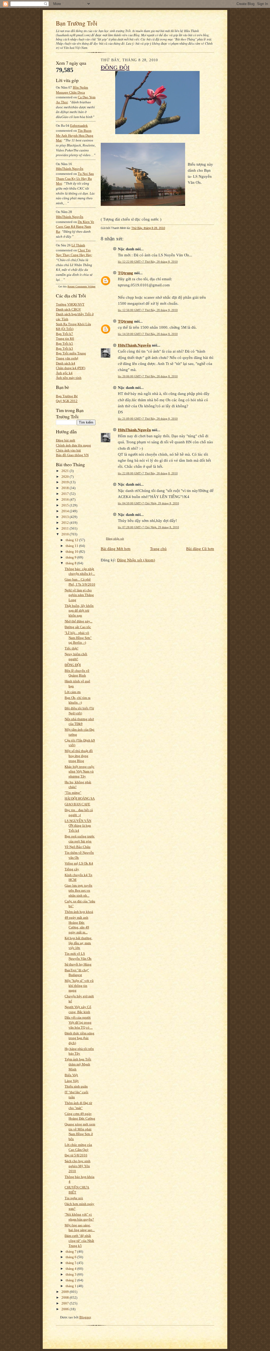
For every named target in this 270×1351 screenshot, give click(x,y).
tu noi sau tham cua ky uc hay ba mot (75, 178)
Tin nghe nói (74, 1198)
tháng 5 (71, 1263)
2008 (65, 1297)
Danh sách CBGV (68, 309)
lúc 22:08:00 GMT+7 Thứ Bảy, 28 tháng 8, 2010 (148, 473)
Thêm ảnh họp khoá (79, 912)
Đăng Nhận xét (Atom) (136, 560)
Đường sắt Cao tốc (78, 627)
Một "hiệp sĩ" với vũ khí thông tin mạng (79, 985)
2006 (65, 1309)
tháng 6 (71, 1257)
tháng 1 (71, 1286)
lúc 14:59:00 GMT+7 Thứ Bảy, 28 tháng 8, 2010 (148, 334)
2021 (65, 471)
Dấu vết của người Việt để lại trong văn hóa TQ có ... (79, 1022)
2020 (65, 477)
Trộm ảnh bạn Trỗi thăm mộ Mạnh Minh (78, 1064)
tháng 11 (72, 546)
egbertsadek (79, 126)
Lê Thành (78, 245)
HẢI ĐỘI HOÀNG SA (80, 798)
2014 (65, 511)
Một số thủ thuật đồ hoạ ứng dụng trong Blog (79, 756)
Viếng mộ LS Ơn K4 (79, 863)
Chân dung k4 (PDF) (70, 368)
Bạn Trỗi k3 (64, 349)
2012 (65, 523)
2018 (65, 488)
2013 (65, 517)
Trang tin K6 (65, 339)
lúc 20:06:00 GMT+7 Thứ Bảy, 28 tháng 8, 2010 (148, 376)
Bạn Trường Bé (67, 396)
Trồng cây (72, 869)
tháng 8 (71, 563)
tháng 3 (71, 1274)
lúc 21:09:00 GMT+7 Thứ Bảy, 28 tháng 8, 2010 (148, 418)
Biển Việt (71, 1075)
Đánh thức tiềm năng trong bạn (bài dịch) (79, 1038)
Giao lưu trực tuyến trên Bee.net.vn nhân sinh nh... (78, 890)
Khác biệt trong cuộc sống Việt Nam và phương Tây (79, 771)
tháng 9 (71, 557)
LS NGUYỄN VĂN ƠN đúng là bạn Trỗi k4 (78, 825)
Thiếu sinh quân (76, 1086)
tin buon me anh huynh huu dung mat (74, 135)
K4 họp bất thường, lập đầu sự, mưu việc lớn (78, 943)
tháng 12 (72, 540)
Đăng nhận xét (115, 538)
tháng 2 (71, 1280)
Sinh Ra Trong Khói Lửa (73, 324)
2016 (65, 499)
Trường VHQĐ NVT (70, 304)
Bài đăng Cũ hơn (200, 548)
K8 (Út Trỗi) (64, 329)
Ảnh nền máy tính (68, 378)
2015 (65, 505)
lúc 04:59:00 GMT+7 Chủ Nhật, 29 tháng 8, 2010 (148, 503)
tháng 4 (71, 1269)
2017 (65, 494)
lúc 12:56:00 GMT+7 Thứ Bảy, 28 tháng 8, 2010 (148, 310)
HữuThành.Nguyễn (69, 169)
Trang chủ (158, 548)
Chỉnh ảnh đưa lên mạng (73, 445)
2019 (65, 482)
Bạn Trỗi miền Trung (71, 353)
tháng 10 (72, 551)
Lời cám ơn (73, 692)
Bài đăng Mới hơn (116, 548)
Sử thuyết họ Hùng (78, 964)
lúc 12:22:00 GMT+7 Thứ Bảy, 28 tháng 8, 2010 (148, 261)
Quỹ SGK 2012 (67, 401)
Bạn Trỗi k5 (64, 344)
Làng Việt (72, 1081)
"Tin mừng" (73, 793)
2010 (65, 534)
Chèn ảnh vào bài (68, 450)
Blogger (85, 1317)
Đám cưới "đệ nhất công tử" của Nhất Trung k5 (79, 1240)
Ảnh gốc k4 (64, 373)
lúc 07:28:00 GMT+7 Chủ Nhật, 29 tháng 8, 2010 (148, 527)
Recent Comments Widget (81, 286)
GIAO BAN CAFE (77, 804)
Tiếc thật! (71, 648)
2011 (65, 528)
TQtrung (125, 273)
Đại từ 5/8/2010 (76, 1155)
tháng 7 (71, 1251)
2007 (65, 1303)
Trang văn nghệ (67, 358)
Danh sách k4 (65, 363)
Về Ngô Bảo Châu (77, 847)
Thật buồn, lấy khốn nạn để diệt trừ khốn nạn (79, 610)
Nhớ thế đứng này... (78, 621)
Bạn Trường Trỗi (76, 23)
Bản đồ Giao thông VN (72, 455)
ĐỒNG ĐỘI (73, 665)
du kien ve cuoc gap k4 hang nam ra (75, 226)
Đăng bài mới (65, 440)
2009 (65, 1292)
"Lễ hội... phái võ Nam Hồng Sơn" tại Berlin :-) (78, 637)
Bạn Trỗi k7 (64, 334)
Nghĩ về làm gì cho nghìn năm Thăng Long (79, 595)
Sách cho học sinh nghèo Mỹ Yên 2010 (77, 1166)
